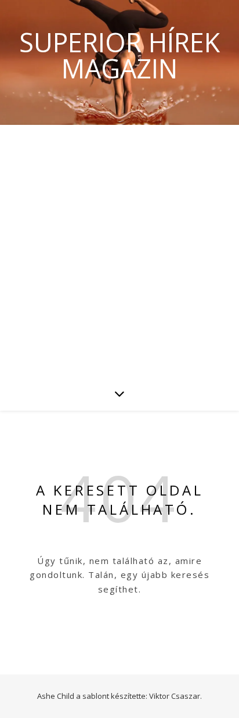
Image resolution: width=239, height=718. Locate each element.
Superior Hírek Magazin (119, 55)
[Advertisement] (119, 250)
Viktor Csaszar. (175, 696)
